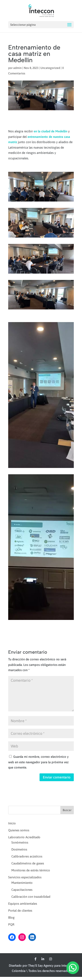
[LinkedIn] (42, 959)
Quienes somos (18, 830)
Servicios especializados (24, 877)
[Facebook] (35, 959)
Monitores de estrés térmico (30, 870)
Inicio (12, 823)
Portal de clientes (20, 910)
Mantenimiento (22, 882)
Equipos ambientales (22, 903)
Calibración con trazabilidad (30, 896)
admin (17, 68)
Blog (11, 917)
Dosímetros (19, 849)
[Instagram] (50, 959)
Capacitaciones (21, 889)
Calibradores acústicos (26, 856)
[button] (72, 967)
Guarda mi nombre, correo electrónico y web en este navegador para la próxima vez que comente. (38, 762)
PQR (11, 924)
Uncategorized (50, 68)
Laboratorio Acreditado (24, 837)
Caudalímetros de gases (27, 863)
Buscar (67, 810)
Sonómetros (19, 842)
